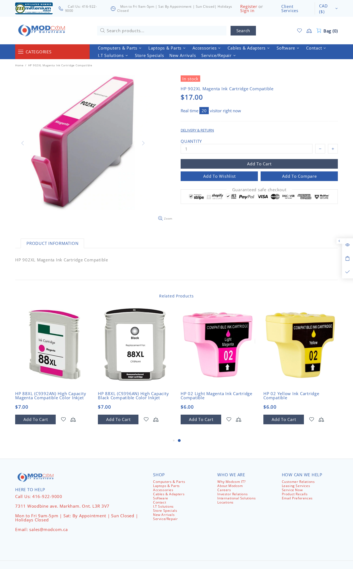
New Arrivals (164, 515)
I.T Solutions (163, 506)
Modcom (42, 30)
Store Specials (165, 510)
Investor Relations (232, 494)
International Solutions (236, 498)
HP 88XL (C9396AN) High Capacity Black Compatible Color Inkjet (133, 396)
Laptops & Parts (166, 486)
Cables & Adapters (168, 494)
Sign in (247, 11)
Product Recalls (295, 494)
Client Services (289, 8)
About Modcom (230, 486)
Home (19, 65)
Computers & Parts (169, 482)
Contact (159, 502)
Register (248, 6)
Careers (224, 490)
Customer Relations (298, 482)
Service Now (292, 490)
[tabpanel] (217, 372)
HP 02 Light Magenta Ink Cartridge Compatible (216, 396)
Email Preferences (297, 498)
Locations (225, 502)
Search (243, 30)
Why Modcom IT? (231, 482)
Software (160, 498)
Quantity (191, 141)
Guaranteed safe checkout (259, 190)
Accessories (163, 490)
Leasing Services (296, 486)
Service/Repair (165, 519)
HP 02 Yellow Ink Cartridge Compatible (291, 396)
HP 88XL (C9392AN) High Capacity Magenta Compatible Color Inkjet (50, 396)
